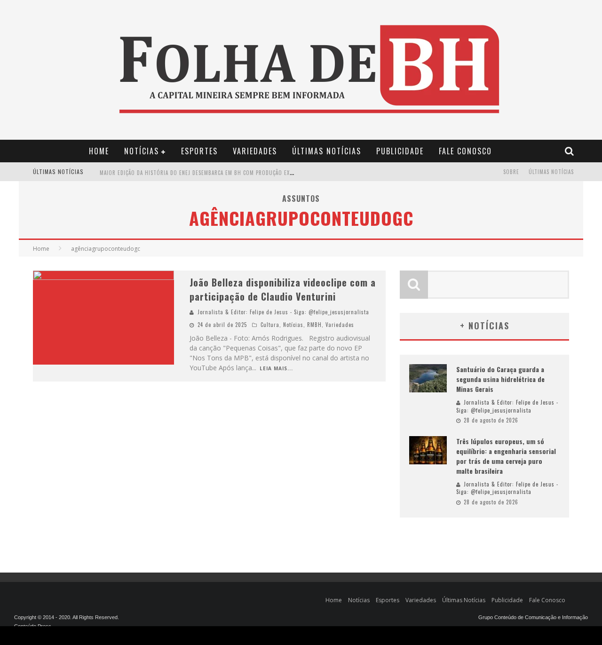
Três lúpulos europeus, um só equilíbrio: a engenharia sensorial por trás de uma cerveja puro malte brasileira (506, 456)
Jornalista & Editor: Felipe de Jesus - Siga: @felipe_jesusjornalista (283, 312)
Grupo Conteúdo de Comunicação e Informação (533, 617)
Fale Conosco (465, 151)
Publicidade (400, 151)
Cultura (270, 324)
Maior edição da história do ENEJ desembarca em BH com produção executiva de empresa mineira (232, 172)
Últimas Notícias (326, 151)
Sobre (511, 171)
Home (99, 151)
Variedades (255, 151)
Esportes (199, 151)
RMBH (314, 324)
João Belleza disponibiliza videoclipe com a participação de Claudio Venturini (283, 289)
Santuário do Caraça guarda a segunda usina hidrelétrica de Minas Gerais (500, 379)
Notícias (141, 151)
